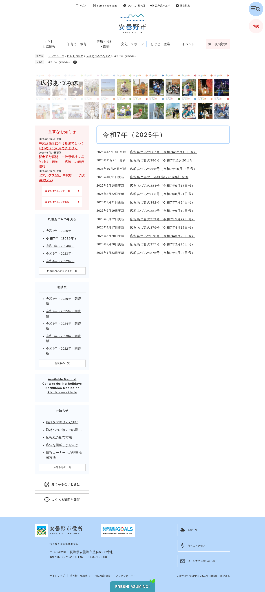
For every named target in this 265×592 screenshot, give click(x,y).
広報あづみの (75, 56)
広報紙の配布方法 (59, 437)
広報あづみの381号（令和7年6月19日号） (162, 211)
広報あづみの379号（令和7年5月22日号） (162, 219)
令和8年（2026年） (60, 231)
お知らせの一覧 (62, 467)
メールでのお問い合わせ (201, 561)
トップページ (56, 56)
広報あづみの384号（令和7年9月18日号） (162, 185)
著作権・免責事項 (80, 575)
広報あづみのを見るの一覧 (62, 270)
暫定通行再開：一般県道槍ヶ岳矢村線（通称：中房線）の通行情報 (61, 161)
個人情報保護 (103, 575)
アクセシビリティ (126, 575)
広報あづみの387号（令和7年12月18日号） (163, 152)
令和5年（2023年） (60, 253)
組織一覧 (193, 530)
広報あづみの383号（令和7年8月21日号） (162, 194)
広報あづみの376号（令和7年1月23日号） (162, 253)
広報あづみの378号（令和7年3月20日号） (162, 236)
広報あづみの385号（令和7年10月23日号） (163, 169)
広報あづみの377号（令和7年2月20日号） (162, 244)
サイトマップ (57, 575)
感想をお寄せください (62, 422)
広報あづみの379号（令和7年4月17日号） (162, 227)
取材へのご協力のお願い (64, 430)
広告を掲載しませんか (62, 445)
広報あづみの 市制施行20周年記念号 (159, 177)
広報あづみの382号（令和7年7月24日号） (162, 202)
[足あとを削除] (75, 62)
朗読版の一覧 (62, 363)
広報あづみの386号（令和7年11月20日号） (163, 160)
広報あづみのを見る (98, 56)
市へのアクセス (196, 545)
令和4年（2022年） (60, 261)
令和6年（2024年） (60, 246)
